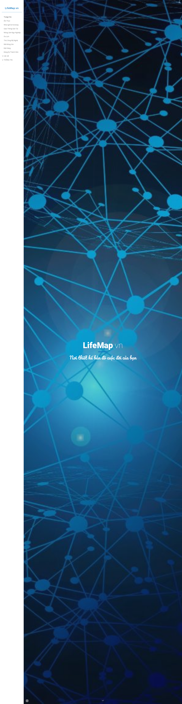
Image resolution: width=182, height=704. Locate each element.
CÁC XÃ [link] (6, 56)
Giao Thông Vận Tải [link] (11, 29)
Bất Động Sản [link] (9, 44)
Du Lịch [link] (6, 36)
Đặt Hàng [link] (7, 48)
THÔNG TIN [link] (8, 60)
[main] (103, 351)
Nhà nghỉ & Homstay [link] (11, 25)
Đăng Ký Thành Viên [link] (11, 52)
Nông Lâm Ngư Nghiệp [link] (12, 33)
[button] (179, 2)
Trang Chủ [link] (7, 17)
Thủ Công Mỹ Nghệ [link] (11, 40)
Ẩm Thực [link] (7, 21)
